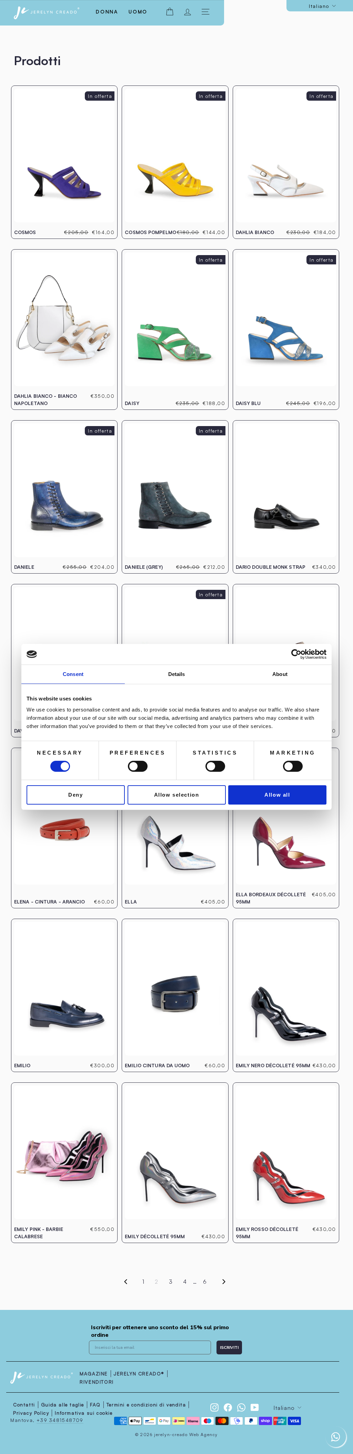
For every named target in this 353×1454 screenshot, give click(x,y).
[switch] (138, 766)
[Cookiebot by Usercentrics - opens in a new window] (296, 654)
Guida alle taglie (62, 1404)
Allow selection (176, 795)
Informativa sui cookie (83, 1413)
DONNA (107, 11)
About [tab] (280, 674)
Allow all (277, 795)
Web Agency (203, 1434)
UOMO (138, 11)
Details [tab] (176, 674)
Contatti (24, 1404)
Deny (75, 795)
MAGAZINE (94, 1373)
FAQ (95, 1404)
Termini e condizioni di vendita (146, 1404)
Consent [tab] (73, 674)
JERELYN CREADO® (139, 1373)
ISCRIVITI (229, 1347)
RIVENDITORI (97, 1382)
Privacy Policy (31, 1413)
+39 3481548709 (60, 1420)
